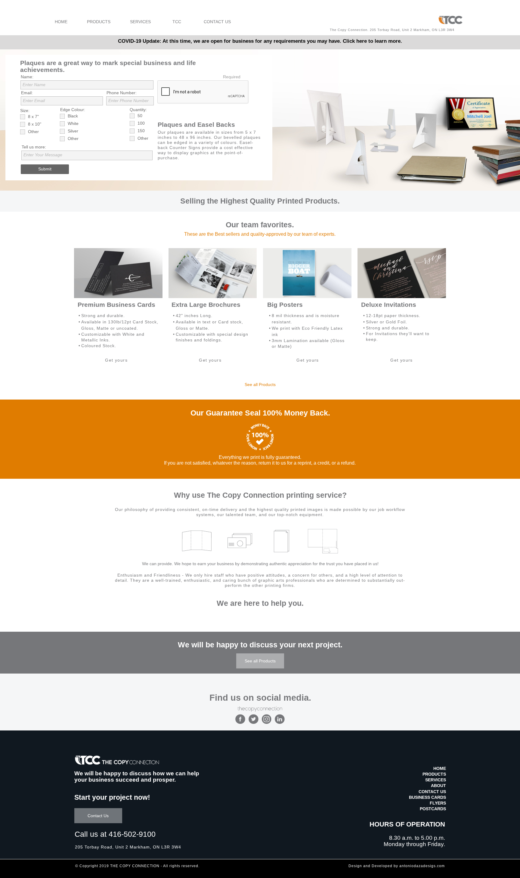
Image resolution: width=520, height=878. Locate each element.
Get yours (116, 360)
